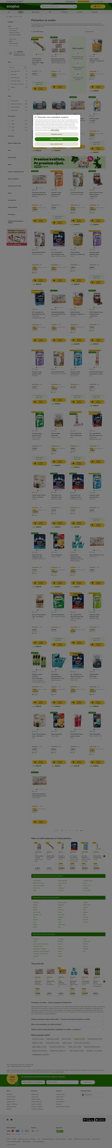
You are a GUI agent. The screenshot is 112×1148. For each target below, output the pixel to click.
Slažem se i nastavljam (56, 139)
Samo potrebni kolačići (57, 144)
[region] (56, 131)
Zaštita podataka (55, 130)
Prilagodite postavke (56, 134)
